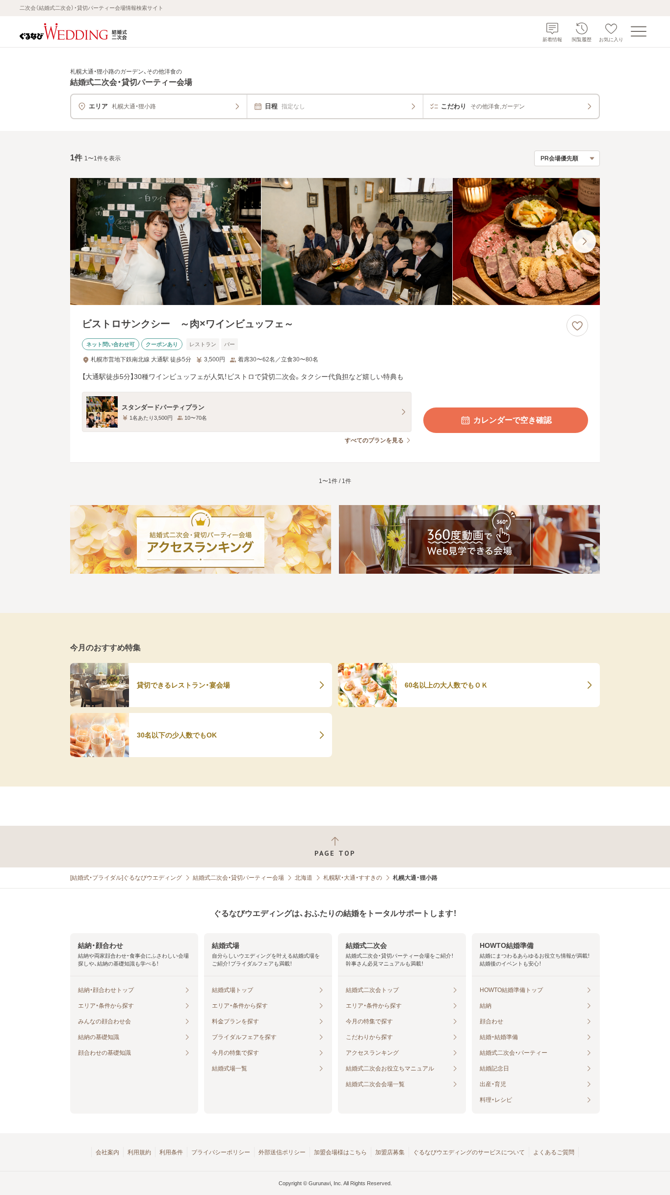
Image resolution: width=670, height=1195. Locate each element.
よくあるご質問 (553, 1152)
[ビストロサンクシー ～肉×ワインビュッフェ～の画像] (335, 241)
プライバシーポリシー (220, 1152)
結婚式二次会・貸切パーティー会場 (238, 877)
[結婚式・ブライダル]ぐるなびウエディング (126, 877)
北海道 (303, 877)
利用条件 (171, 1152)
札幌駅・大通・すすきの (352, 877)
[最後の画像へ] (584, 241)
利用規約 (139, 1152)
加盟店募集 (390, 1152)
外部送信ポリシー (282, 1152)
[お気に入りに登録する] (577, 325)
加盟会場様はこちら (340, 1152)
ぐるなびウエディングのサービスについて (469, 1152)
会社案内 (107, 1152)
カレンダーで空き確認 (512, 420)
